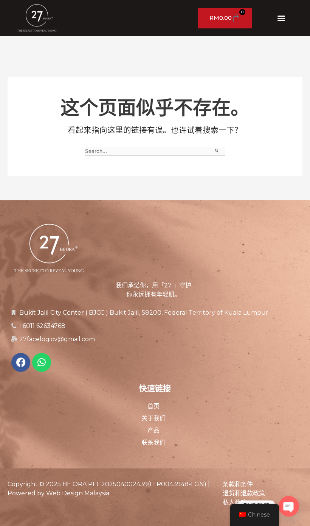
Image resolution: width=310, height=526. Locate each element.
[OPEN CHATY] (289, 506)
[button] (281, 17)
